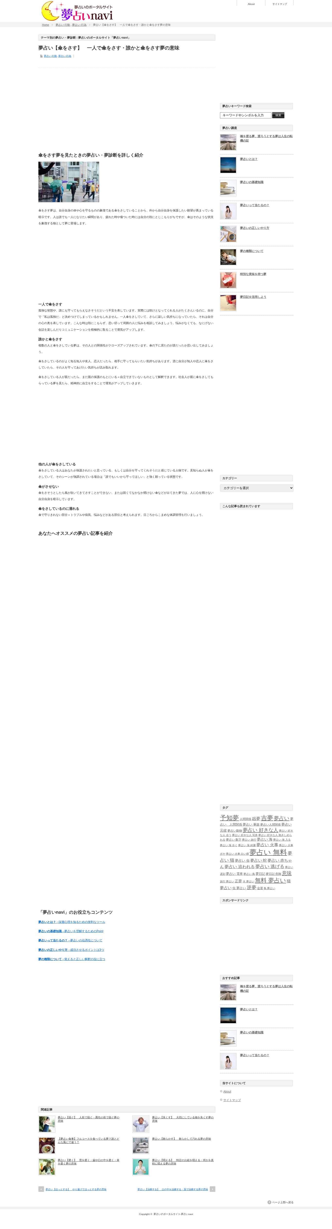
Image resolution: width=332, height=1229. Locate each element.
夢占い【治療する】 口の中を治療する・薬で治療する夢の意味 (173, 1189)
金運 (260, 888)
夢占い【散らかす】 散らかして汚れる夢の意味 (181, 1138)
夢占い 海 (264, 839)
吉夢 (267, 818)
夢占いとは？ (249, 159)
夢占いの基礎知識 (251, 182)
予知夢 (229, 817)
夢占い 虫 (242, 860)
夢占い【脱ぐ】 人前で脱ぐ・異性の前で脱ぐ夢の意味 (88, 1119)
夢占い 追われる (240, 866)
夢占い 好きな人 (260, 830)
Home (45, 24)
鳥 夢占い (269, 888)
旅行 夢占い (227, 881)
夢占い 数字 (233, 839)
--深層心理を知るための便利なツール (71, 922)
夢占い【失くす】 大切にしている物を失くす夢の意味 (183, 1119)
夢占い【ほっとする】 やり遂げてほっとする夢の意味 (76, 1189)
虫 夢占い (239, 888)
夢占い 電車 (234, 874)
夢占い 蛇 (258, 860)
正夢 (238, 881)
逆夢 (251, 887)
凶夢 (256, 818)
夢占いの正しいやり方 (254, 228)
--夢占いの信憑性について (70, 940)
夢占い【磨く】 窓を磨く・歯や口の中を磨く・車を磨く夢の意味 (88, 1162)
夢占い (281, 818)
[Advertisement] (126, 109)
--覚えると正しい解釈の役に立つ (71, 959)
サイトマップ (279, 4)
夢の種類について (251, 251)
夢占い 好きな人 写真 (245, 835)
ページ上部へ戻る (283, 1202)
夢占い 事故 (251, 824)
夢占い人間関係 (270, 824)
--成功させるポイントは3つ (71, 950)
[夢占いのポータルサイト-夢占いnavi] (77, 20)
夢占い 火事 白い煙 (237, 853)
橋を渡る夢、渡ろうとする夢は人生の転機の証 (266, 138)
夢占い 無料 (268, 852)
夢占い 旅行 (249, 839)
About (251, 4)
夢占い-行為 (79, 24)
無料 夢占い (270, 880)
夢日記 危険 (273, 874)
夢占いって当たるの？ (254, 205)
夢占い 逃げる (269, 866)
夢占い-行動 (63, 24)
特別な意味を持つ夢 (253, 274)
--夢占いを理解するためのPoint (70, 931)
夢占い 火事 (267, 845)
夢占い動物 (234, 830)
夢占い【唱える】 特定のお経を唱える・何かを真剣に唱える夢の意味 (183, 1162)
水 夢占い (248, 881)
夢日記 (260, 874)
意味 (287, 873)
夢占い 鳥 (249, 873)
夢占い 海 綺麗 (247, 845)
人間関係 (245, 819)
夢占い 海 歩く (228, 845)
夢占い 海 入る (282, 839)
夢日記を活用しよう (253, 297)
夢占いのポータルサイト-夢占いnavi (173, 1214)
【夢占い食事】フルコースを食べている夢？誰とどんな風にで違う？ (88, 1140)
